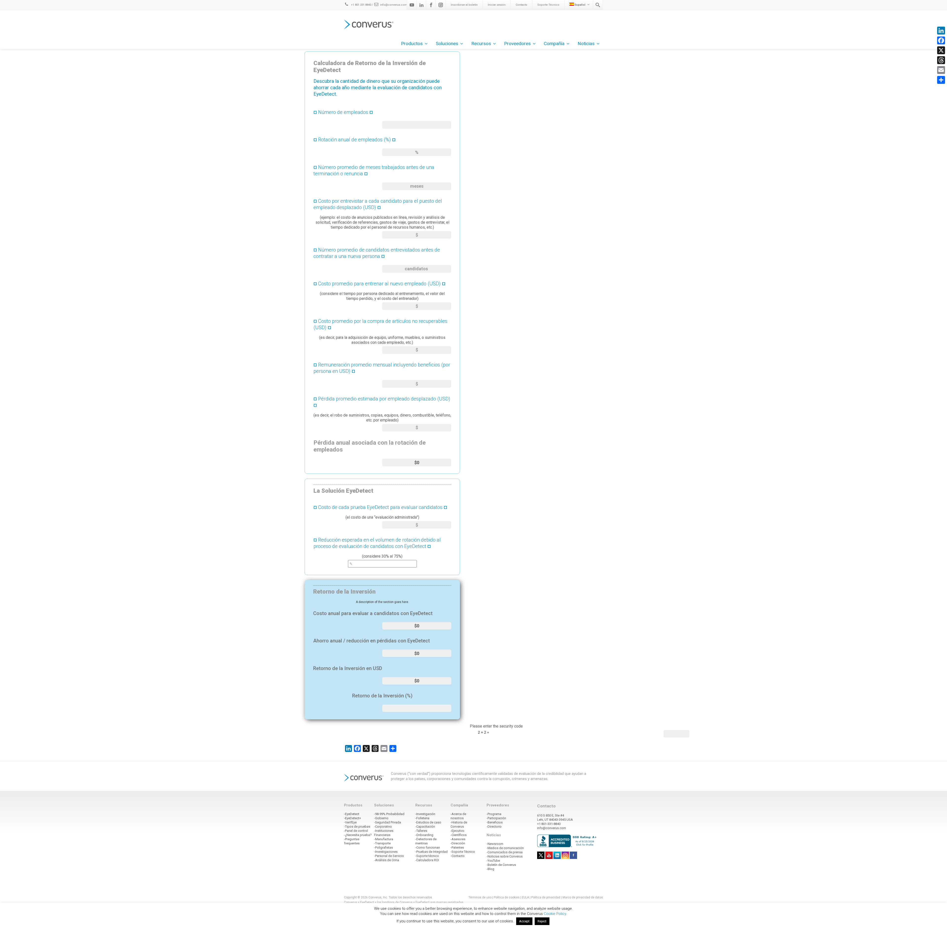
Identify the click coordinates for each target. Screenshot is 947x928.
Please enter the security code (496, 726)
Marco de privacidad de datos (583, 897)
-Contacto (458, 856)
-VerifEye (350, 822)
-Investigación (425, 814)
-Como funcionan (427, 847)
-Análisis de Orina (386, 860)
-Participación (496, 818)
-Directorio (494, 826)
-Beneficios (495, 822)
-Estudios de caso (428, 822)
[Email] (941, 70)
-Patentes (457, 847)
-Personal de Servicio (389, 856)
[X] (941, 50)
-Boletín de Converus (501, 865)
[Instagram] (441, 5)
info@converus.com (393, 4)
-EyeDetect (351, 814)
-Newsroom (495, 844)
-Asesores (458, 839)
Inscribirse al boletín (464, 4)
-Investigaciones (386, 852)
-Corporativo (383, 826)
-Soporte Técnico (463, 852)
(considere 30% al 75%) (377, 548)
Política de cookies (507, 897)
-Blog (490, 869)
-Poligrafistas (383, 847)
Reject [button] (542, 921)
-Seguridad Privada (387, 822)
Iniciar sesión (497, 4)
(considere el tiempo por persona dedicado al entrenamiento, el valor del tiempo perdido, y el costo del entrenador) (379, 291)
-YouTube (493, 860)
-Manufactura (383, 839)
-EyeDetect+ (352, 818)
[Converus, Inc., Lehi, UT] (568, 840)
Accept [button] (524, 921)
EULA (525, 897)
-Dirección (458, 843)
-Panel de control (356, 831)
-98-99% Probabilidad (389, 814)
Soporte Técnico (548, 4)
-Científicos (459, 835)
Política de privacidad (546, 897)
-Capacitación (425, 826)
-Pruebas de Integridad (431, 852)
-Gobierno (381, 818)
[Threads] (941, 60)
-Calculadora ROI (427, 860)
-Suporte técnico (427, 856)
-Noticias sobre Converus (505, 856)
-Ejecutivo (457, 831)
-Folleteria (422, 818)
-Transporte (382, 843)
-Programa (494, 814)
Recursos (481, 43)
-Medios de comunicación (505, 848)
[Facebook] (431, 5)
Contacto (521, 4)
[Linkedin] (421, 5)
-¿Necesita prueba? (358, 835)
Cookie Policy (555, 913)
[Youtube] (412, 5)
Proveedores (517, 43)
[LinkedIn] (941, 31)
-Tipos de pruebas (357, 826)
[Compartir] (941, 80)
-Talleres (421, 831)
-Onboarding (424, 835)
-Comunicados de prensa (505, 852)
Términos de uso (480, 897)
